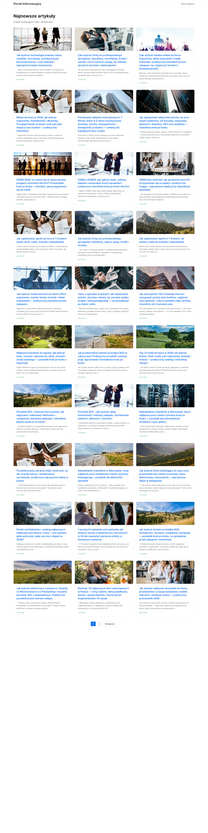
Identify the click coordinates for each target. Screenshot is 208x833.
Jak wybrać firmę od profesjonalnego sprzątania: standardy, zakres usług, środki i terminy (103, 242)
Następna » (110, 624)
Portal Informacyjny (27, 4)
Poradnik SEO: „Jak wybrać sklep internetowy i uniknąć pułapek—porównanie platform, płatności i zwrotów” (103, 415)
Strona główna (188, 4)
